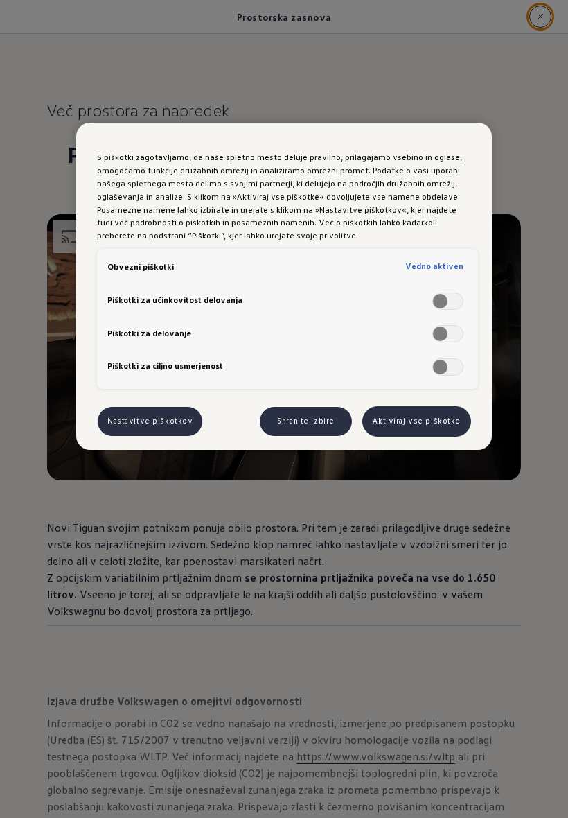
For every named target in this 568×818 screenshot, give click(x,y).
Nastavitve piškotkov (150, 421)
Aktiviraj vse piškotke (417, 421)
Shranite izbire (306, 421)
